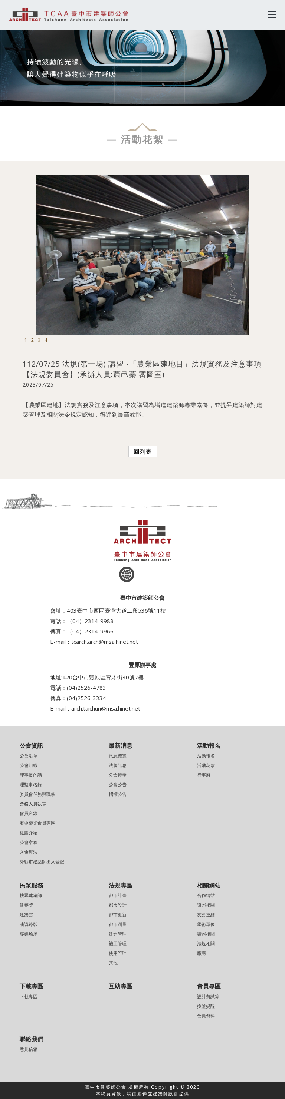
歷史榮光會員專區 (37, 823)
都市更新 (118, 914)
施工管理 (118, 943)
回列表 (142, 451)
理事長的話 (31, 775)
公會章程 (28, 842)
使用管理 (118, 953)
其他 (113, 963)
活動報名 (206, 755)
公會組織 (28, 765)
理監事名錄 (31, 784)
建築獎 (26, 905)
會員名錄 (28, 813)
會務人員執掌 (33, 804)
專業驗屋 (28, 934)
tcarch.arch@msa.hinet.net (104, 641)
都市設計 (118, 905)
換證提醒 (206, 1006)
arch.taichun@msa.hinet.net (105, 708)
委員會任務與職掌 (37, 794)
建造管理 (118, 934)
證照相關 (206, 905)
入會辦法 (28, 852)
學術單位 (206, 924)
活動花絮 (206, 765)
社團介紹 (28, 833)
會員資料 (206, 1016)
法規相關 (206, 943)
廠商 (201, 953)
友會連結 (206, 914)
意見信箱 (28, 1049)
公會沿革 (28, 755)
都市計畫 (118, 895)
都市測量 (118, 924)
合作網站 (206, 895)
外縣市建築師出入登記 (42, 861)
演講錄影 (28, 924)
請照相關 (206, 934)
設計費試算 (208, 996)
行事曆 (203, 775)
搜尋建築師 (31, 895)
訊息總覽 (118, 755)
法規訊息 (118, 765)
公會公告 (118, 784)
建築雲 (26, 914)
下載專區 (28, 996)
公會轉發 (118, 775)
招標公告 (118, 794)
